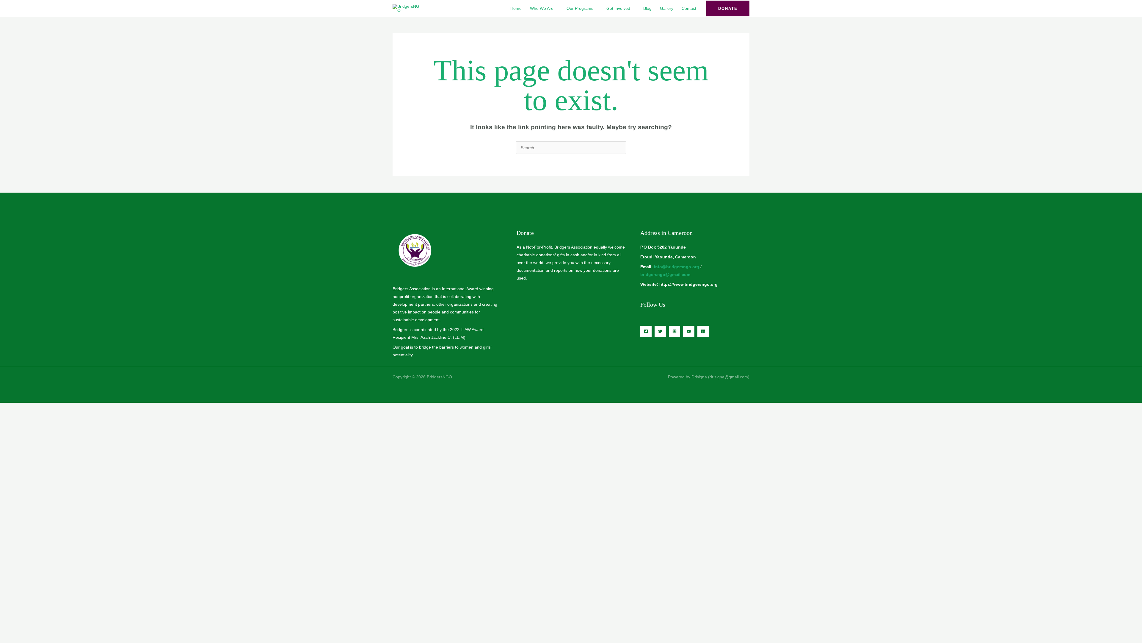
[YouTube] (688, 331)
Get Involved (618, 8)
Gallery (666, 8)
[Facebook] (646, 331)
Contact (689, 8)
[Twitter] (660, 331)
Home (516, 8)
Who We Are (541, 8)
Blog (647, 8)
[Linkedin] (703, 331)
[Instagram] (674, 331)
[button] (727, 8)
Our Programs (580, 8)
